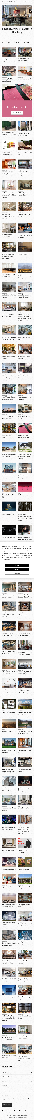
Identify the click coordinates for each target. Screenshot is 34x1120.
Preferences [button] (5, 559)
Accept (17, 565)
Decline (17, 569)
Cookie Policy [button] (23, 555)
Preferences (17, 573)
